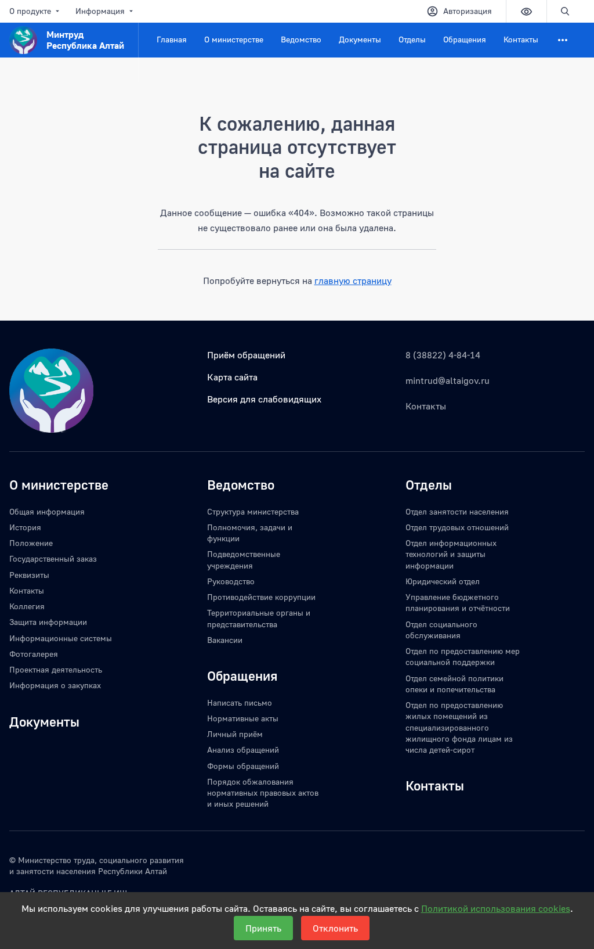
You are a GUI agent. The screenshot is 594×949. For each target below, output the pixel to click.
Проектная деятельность (55, 669)
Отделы (412, 39)
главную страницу (353, 280)
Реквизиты (29, 575)
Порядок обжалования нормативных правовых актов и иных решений (262, 793)
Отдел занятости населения (457, 511)
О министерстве (233, 39)
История (25, 527)
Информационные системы (60, 638)
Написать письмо (239, 702)
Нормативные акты (242, 718)
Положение (31, 543)
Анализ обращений (243, 749)
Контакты (521, 39)
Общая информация (47, 511)
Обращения (464, 39)
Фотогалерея (33, 654)
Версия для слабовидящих (264, 399)
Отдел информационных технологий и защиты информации (451, 554)
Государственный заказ (53, 558)
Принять (263, 928)
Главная (172, 39)
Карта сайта (232, 377)
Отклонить (335, 928)
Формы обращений (243, 766)
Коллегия (27, 606)
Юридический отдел (442, 581)
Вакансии (224, 640)
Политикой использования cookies (495, 908)
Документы (360, 39)
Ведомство (301, 39)
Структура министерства (253, 511)
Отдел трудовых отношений (457, 527)
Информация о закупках (55, 685)
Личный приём (235, 734)
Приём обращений (246, 355)
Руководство (231, 581)
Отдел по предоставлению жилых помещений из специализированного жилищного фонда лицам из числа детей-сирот (459, 727)
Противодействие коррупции (261, 597)
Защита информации (48, 622)
